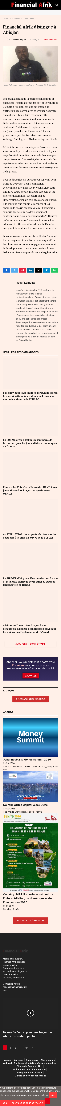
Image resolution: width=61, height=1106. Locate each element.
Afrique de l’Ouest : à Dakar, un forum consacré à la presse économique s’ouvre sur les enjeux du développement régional (29, 629)
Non (5, 1103)
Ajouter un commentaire (30, 644)
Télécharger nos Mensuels (30, 699)
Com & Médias (50, 40)
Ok (52, 1095)
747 (26, 1048)
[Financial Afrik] (31, 5)
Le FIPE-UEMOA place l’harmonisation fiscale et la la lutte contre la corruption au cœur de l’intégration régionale (30, 581)
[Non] (47, 1101)
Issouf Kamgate (19, 39)
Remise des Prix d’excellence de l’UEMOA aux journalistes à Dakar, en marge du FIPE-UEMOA (30, 490)
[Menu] (5, 4)
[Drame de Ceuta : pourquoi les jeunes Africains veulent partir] (30, 1013)
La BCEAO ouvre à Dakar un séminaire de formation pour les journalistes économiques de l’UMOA (30, 443)
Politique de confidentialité (27, 1103)
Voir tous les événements (31, 921)
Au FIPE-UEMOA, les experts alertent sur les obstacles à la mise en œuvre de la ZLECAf (29, 536)
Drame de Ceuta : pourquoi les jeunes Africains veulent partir (27, 1034)
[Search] (56, 4)
